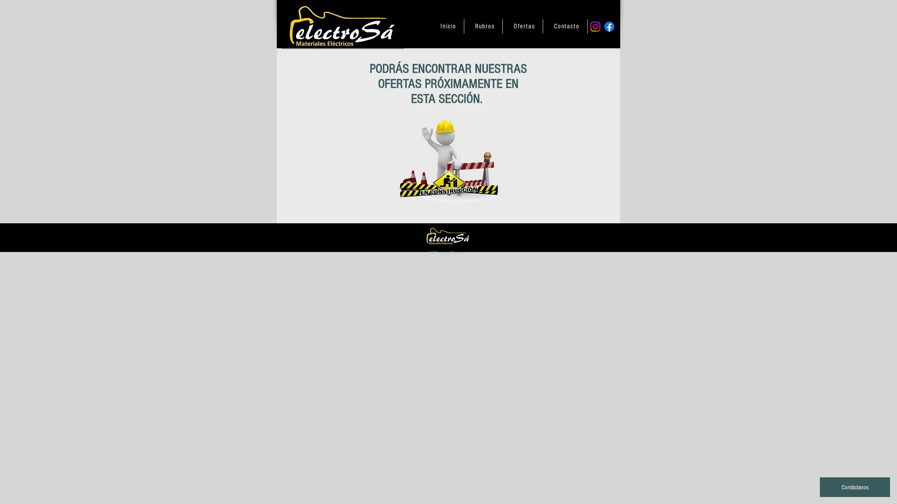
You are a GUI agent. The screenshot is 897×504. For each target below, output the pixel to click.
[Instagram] (595, 26)
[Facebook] (609, 26)
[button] (485, 26)
